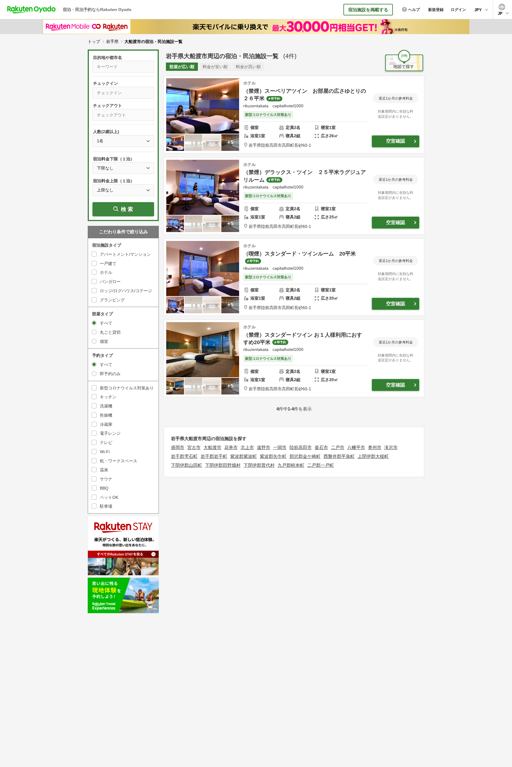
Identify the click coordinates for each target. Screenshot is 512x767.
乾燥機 (106, 415)
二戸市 (337, 447)
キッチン (108, 396)
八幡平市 (356, 447)
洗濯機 (106, 406)
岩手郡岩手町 (214, 456)
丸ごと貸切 (110, 332)
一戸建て (108, 263)
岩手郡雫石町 (184, 456)
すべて (106, 323)
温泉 (104, 469)
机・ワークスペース (118, 460)
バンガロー (110, 281)
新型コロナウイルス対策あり (127, 388)
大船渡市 (212, 447)
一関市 (280, 447)
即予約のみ (110, 373)
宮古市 (194, 447)
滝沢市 (391, 447)
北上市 (247, 447)
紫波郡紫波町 (243, 456)
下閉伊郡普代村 (259, 465)
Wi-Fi (105, 451)
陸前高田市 (300, 447)
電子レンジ (110, 433)
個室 (104, 341)
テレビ (106, 442)
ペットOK (109, 497)
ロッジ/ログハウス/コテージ (126, 290)
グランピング (112, 300)
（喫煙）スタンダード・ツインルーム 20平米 (299, 254)
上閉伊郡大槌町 (373, 456)
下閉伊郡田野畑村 (223, 465)
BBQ (104, 488)
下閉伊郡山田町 (186, 465)
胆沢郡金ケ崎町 (305, 456)
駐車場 (106, 506)
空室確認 (395, 140)
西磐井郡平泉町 (339, 456)
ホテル (106, 272)
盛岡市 (177, 447)
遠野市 (263, 447)
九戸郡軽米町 (291, 465)
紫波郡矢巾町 (273, 456)
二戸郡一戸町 (320, 465)
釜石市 (321, 447)
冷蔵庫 (106, 424)
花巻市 (231, 447)
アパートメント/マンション (125, 254)
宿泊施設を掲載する (368, 9)
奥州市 (374, 447)
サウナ (106, 479)
